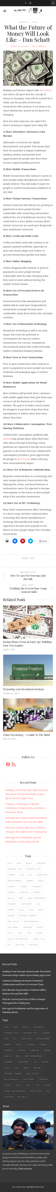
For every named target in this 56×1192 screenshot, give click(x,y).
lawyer (10, 910)
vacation (20, 945)
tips (29, 933)
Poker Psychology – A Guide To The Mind (26, 734)
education (42, 875)
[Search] (53, 3)
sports (40, 927)
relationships (31, 921)
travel (39, 933)
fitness (11, 892)
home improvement (36, 898)
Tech (20, 933)
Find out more (25, 1168)
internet (11, 904)
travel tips (39, 939)
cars (22, 875)
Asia (9, 863)
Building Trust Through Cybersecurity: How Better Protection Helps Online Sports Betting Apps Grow (26, 794)
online (10, 916)
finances (36, 886)
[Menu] (4, 11)
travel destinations (17, 939)
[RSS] (30, 3)
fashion (11, 886)
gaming (36, 892)
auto (19, 863)
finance (24, 886)
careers (11, 875)
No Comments (39, 46)
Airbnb (7, 438)
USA (9, 945)
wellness (33, 945)
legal (21, 910)
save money (23, 459)
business (41, 863)
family (41, 881)
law (38, 904)
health (10, 898)
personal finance (27, 916)
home (21, 898)
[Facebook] (25, 3)
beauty (29, 863)
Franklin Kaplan (19, 46)
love (31, 910)
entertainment (14, 881)
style (10, 933)
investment (26, 904)
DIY (30, 875)
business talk (14, 869)
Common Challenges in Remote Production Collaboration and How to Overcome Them (25, 808)
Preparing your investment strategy (23, 689)
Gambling (24, 892)
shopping (27, 927)
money (41, 910)
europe (29, 881)
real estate (13, 921)
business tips (33, 869)
